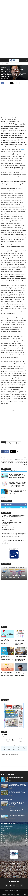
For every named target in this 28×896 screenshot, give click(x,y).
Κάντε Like (23, 504)
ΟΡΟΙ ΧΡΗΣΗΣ (12, 890)
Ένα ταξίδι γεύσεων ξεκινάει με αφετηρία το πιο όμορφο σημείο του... (7, 658)
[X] (17, 885)
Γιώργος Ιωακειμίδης (14, 443)
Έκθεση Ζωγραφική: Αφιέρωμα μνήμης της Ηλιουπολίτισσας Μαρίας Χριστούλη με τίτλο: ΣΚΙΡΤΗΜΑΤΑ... (20, 642)
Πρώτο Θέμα (19, 65)
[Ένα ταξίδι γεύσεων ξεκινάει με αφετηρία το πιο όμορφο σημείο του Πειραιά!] (4, 491)
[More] (18, 83)
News (10, 65)
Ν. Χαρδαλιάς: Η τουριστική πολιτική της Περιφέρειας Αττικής (20, 674)
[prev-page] (2, 497)
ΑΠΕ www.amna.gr (9, 407)
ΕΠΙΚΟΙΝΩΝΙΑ (18, 890)
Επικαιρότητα (14, 65)
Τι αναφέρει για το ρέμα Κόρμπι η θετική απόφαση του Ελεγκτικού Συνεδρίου (7, 461)
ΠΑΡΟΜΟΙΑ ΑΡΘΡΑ (6, 468)
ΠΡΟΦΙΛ (6, 890)
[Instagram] (14, 885)
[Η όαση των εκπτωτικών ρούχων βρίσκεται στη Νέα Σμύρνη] (4, 810)
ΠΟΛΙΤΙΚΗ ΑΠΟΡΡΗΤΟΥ (18, 892)
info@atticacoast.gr (17, 876)
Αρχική (2, 63)
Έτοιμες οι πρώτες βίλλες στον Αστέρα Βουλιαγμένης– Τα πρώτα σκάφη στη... (17, 792)
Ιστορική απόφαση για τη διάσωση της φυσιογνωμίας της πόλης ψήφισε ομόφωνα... (17, 786)
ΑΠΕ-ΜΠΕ (23, 149)
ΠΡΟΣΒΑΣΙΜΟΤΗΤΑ (9, 892)
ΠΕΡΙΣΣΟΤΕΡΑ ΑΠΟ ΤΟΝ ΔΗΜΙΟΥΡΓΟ (10, 470)
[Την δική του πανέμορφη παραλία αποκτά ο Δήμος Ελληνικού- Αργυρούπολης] (4, 803)
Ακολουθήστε (23, 507)
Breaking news (3, 67)
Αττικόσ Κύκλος (22, 443)
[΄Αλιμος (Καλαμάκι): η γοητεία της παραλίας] (4, 817)
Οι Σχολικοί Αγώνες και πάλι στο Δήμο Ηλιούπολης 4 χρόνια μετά (13, 541)
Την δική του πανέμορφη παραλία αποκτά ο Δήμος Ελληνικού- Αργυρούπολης (16, 803)
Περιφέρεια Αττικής (8, 63)
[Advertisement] (14, 15)
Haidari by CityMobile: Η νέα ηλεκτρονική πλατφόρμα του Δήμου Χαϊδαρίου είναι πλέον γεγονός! (13, 516)
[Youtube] (21, 885)
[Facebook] (6, 885)
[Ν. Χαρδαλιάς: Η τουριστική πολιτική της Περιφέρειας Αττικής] (21, 667)
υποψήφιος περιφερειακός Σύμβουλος (14, 442)
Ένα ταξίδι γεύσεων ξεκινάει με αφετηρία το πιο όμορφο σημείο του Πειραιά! (18, 491)
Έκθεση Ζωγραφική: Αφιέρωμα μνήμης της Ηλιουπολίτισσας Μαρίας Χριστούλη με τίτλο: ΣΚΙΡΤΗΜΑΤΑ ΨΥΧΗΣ (12, 522)
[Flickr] (10, 885)
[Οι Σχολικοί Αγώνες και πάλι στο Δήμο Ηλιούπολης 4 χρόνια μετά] (7, 667)
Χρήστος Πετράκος (5, 443)
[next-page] (4, 497)
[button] (2, 60)
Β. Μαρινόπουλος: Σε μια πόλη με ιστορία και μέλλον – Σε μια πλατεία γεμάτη (21, 462)
